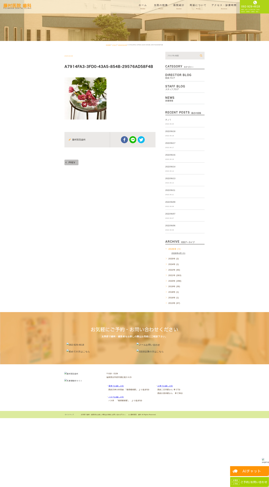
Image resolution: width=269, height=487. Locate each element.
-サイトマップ (69, 414)
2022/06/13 (170, 178)
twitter (141, 139)
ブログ (114, 45)
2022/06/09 (170, 202)
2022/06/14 (170, 167)
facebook (124, 139)
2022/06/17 (170, 143)
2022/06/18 (170, 131)
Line (132, 139)
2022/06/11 (170, 190)
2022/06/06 (170, 226)
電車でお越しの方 (116, 386)
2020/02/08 (122, 45)
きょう (168, 120)
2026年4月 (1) (178, 253)
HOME (108, 45)
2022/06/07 (170, 214)
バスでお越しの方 (116, 397)
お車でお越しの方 (165, 386)
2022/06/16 (170, 155)
